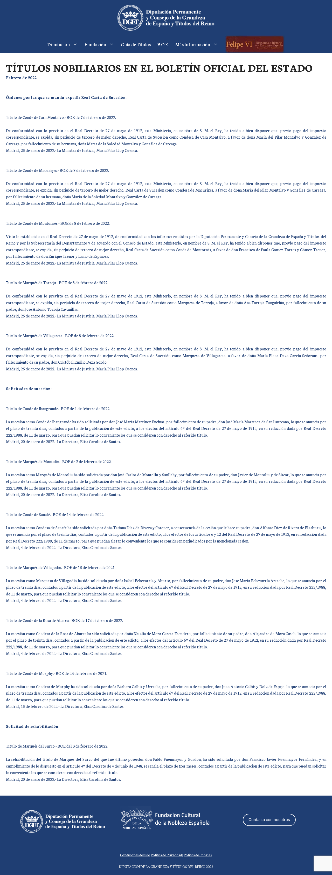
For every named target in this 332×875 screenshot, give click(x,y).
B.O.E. (163, 44)
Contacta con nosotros (269, 819)
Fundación (95, 44)
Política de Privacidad (166, 854)
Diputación (58, 44)
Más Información (192, 44)
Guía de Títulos (136, 44)
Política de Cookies (198, 854)
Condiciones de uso (134, 854)
